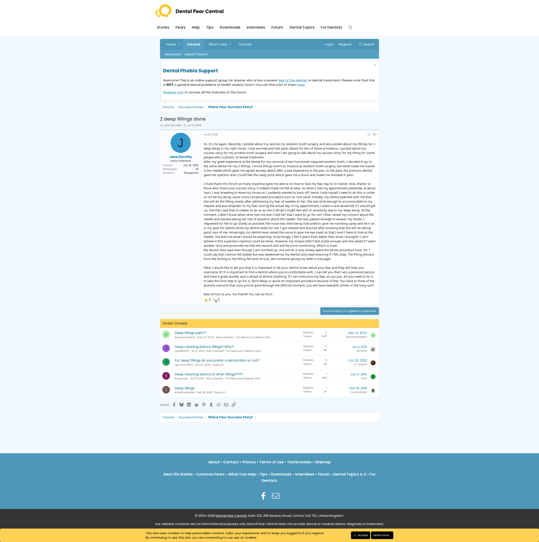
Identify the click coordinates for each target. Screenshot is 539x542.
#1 (374, 134)
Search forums (196, 54)
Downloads (230, 27)
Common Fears (210, 474)
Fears (180, 27)
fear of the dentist (292, 80)
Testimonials (299, 462)
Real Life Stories (178, 474)
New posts (173, 54)
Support (218, 365)
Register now (173, 92)
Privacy (249, 462)
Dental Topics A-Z (349, 474)
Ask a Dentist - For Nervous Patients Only (243, 337)
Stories (163, 27)
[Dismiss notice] (374, 66)
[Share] (368, 134)
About (214, 462)
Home (171, 44)
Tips (209, 27)
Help (196, 27)
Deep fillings (185, 388)
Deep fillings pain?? (190, 332)
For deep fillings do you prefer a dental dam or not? (217, 360)
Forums (193, 44)
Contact (245, 44)
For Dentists (331, 27)
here (301, 84)
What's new (218, 44)
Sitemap (323, 462)
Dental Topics (302, 27)
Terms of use (271, 462)
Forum (277, 27)
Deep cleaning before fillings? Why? (204, 346)
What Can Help (242, 474)
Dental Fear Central (231, 515)
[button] (179, 44)
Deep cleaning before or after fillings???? (209, 374)
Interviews (256, 27)
